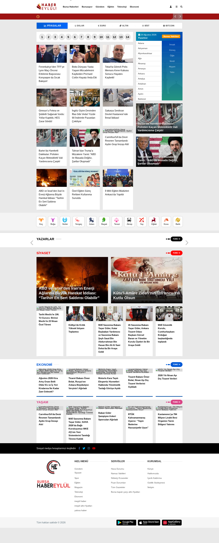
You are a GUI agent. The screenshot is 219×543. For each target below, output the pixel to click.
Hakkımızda (153, 473)
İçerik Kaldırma (154, 478)
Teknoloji (122, 7)
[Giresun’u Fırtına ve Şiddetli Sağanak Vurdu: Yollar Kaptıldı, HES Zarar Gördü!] (51, 98)
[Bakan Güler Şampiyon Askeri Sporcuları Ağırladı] (109, 407)
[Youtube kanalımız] (93, 448)
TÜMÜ (175, 239)
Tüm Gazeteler (118, 487)
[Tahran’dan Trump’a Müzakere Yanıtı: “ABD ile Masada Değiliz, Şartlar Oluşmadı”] (85, 138)
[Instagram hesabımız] (89, 448)
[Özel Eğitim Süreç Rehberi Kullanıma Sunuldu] (85, 178)
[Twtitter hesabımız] (84, 448)
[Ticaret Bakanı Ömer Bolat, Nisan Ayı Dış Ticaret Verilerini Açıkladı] (139, 371)
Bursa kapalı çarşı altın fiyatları (125, 492)
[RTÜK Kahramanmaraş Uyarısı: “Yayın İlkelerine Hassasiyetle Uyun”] (139, 408)
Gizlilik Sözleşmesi (156, 482)
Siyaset (77, 472)
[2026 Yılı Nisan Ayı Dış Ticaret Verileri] (169, 370)
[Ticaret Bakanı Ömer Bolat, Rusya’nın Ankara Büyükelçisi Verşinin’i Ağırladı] (79, 371)
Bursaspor (87, 7)
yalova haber (80, 510)
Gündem (100, 7)
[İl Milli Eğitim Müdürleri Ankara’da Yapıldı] (118, 178)
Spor (76, 478)
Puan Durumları (118, 482)
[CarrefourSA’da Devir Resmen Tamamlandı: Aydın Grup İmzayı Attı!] (118, 131)
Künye (150, 469)
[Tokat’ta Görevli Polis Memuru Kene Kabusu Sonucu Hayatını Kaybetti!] (118, 54)
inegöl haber (80, 501)
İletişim (150, 487)
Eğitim (111, 7)
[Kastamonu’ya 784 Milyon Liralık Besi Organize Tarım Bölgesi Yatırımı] (169, 408)
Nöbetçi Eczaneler (119, 478)
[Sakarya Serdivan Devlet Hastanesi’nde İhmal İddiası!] (118, 98)
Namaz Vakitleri (118, 473)
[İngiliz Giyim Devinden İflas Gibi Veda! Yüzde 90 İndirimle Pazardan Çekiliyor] (85, 98)
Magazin (78, 487)
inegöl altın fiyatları (83, 506)
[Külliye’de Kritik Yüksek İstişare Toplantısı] (79, 313)
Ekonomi (134, 7)
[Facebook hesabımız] (79, 448)
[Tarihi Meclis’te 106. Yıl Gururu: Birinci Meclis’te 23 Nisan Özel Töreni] (49, 308)
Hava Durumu (117, 469)
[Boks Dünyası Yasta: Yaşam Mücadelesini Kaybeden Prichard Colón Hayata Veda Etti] (85, 54)
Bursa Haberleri (71, 7)
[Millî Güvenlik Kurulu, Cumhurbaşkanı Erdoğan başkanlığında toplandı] (169, 313)
